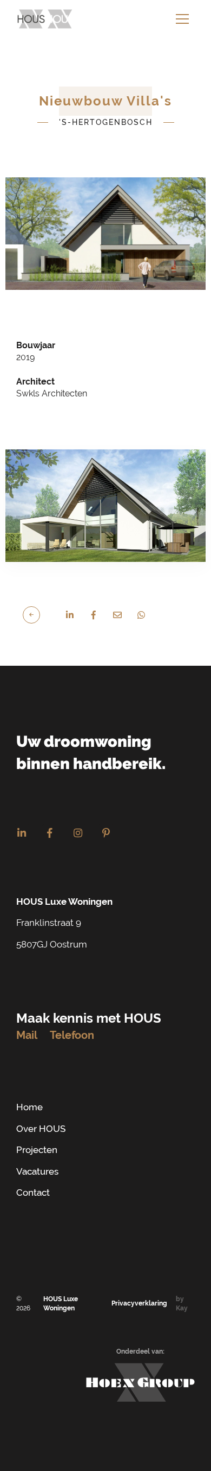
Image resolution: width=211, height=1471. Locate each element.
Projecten (36, 1149)
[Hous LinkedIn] (21, 833)
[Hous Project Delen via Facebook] (93, 614)
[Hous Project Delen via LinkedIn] (69, 614)
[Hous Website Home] (46, 19)
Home (29, 1107)
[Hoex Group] (140, 1382)
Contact (33, 1192)
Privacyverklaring (139, 1303)
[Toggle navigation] (182, 19)
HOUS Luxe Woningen (60, 1303)
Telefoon (72, 1035)
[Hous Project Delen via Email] (117, 614)
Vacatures (37, 1171)
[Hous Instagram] (78, 833)
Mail (26, 1035)
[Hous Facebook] (50, 833)
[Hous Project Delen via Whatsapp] (141, 614)
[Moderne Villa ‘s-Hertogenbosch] (37, 613)
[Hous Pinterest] (106, 833)
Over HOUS (40, 1128)
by (182, 1303)
